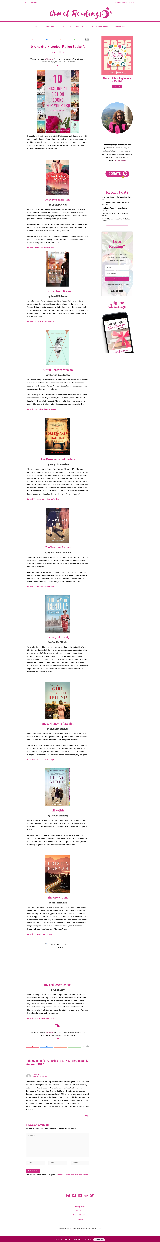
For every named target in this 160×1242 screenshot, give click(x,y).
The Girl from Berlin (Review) (44, 321)
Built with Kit (117, 291)
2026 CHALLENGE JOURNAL (99, 26)
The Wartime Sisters (58, 547)
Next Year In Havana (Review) (44, 248)
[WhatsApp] (86, 1195)
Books (36, 26)
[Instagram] (80, 1195)
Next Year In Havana (57, 199)
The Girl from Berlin (58, 291)
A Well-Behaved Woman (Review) (45, 409)
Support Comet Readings (124, 2)
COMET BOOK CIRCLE (119, 26)
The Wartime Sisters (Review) (43, 587)
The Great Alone (58, 897)
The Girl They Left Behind (57, 724)
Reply (87, 1115)
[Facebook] (74, 1195)
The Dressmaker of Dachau (58, 459)
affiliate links (49, 59)
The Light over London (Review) (44, 1018)
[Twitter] (92, 1195)
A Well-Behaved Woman (58, 370)
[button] (25, 2)
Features (63, 26)
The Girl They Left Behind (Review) (45, 760)
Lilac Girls (57, 810)
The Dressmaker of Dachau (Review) (46, 499)
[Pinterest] (68, 1195)
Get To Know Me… (120, 160)
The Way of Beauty (58, 637)
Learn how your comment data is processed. (72, 1175)
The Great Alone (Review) (42, 934)
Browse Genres (49, 26)
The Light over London (57, 985)
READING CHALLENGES (77, 26)
